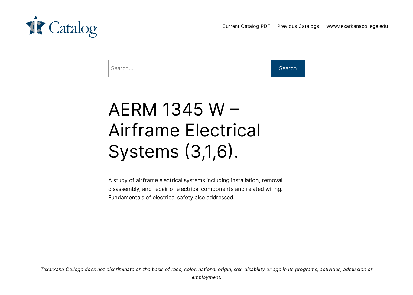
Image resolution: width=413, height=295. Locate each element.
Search (288, 68)
